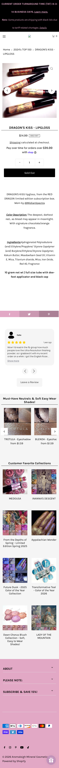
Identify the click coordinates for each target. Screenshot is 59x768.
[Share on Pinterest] (49, 314)
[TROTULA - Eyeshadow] (17, 421)
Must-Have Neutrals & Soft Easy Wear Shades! (29, 400)
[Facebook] (4, 747)
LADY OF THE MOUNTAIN (43, 636)
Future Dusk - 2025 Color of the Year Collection (15, 590)
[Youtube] (21, 747)
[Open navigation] (8, 36)
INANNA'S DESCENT (44, 498)
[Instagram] (10, 747)
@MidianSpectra (35, 203)
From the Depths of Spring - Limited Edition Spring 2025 (15, 543)
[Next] (51, 90)
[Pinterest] (16, 747)
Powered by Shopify (14, 761)
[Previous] (7, 90)
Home (6, 49)
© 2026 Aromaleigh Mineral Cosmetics (25, 756)
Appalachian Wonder (43, 539)
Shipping (15, 142)
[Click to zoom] (51, 68)
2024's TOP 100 (22, 49)
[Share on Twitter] (29, 314)
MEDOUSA (15, 498)
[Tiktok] (28, 747)
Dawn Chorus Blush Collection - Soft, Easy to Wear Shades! (15, 639)
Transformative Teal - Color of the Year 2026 (44, 590)
